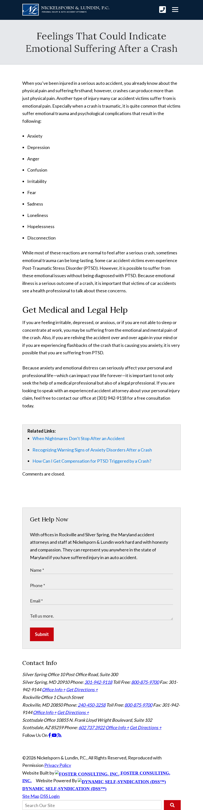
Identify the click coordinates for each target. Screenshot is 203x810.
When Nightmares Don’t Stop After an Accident (78, 438)
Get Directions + (82, 689)
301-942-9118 (98, 682)
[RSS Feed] (59, 735)
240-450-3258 (91, 705)
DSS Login (50, 796)
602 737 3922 (91, 727)
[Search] (172, 805)
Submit (42, 634)
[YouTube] (54, 735)
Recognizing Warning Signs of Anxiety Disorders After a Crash (92, 449)
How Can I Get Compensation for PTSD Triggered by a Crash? (91, 461)
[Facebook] (50, 735)
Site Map (30, 796)
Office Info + (53, 689)
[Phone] (162, 9)
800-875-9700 (145, 682)
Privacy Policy (57, 765)
